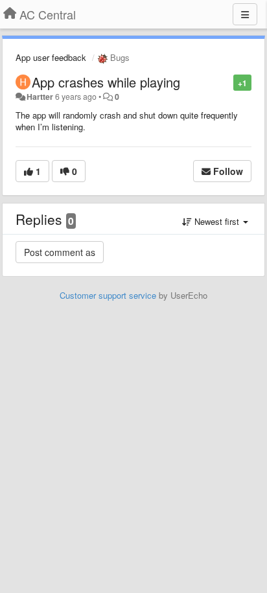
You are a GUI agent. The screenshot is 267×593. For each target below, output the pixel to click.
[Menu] (245, 14)
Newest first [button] (217, 221)
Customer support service (108, 295)
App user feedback (51, 57)
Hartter (40, 96)
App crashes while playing (106, 82)
